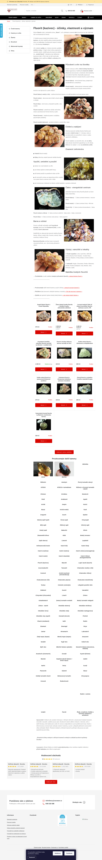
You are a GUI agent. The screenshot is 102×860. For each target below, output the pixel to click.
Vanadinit (85, 590)
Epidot (85, 515)
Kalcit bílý (64, 545)
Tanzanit (64, 568)
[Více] (90, 17)
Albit (64, 535)
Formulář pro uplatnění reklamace (15, 830)
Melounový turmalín (64, 676)
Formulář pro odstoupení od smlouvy (16, 833)
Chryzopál (85, 520)
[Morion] (64, 468)
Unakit (43, 712)
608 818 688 (71, 10)
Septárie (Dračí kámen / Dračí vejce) (64, 659)
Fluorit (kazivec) (43, 563)
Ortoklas (64, 494)
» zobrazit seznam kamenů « (71, 287)
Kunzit (64, 590)
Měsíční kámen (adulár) (64, 647)
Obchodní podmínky (12, 4)
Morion (64, 477)
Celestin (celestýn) (64, 585)
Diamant (43, 626)
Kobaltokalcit (43, 600)
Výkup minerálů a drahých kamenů (16, 828)
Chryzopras (85, 676)
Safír (64, 621)
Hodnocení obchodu (51, 755)
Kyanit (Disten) (85, 653)
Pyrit (85, 509)
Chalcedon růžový (85, 573)
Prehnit (85, 616)
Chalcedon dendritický (85, 580)
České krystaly (37, 847)
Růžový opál (64, 525)
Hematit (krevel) (64, 616)
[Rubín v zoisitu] (85, 685)
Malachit (64, 530)
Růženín (43, 482)
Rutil (43, 499)
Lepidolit (85, 540)
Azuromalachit (43, 568)
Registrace (91, 4)
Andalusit (64, 499)
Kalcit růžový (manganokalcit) (85, 556)
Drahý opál (43, 530)
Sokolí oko (85, 642)
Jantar (43, 631)
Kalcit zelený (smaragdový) (85, 551)
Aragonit (43, 515)
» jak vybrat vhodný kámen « (70, 295)
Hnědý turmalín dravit (43, 676)
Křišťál (43, 487)
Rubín (85, 621)
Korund (43, 681)
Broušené (14, 42)
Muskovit (85, 494)
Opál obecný (43, 540)
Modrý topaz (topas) (64, 636)
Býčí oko (43, 647)
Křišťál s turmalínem (64, 487)
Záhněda (85, 464)
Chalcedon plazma (64, 580)
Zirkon (85, 595)
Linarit (64, 595)
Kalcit (85, 504)
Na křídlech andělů (63, 847)
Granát (64, 653)
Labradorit (85, 631)
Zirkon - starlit (43, 605)
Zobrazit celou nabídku (64, 452)
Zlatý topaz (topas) (43, 636)
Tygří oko (64, 642)
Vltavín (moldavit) (43, 621)
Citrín (43, 477)
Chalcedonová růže (43, 580)
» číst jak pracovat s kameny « (73, 291)
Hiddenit (43, 590)
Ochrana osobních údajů (13, 825)
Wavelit (64, 563)
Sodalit (43, 642)
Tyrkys (43, 585)
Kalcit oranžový (43, 551)
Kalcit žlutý (85, 545)
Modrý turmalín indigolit (85, 600)
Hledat (62, 11)
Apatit (85, 499)
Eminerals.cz (54, 847)
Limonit (64, 540)
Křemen (43, 494)
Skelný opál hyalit (43, 520)
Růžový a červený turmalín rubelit (85, 488)
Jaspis (64, 504)
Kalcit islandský (64, 556)
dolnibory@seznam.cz (54, 800)
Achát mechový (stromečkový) (64, 573)
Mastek (43, 659)
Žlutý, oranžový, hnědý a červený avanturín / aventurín (85, 713)
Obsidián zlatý (64, 611)
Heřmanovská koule (43, 545)
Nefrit (43, 665)
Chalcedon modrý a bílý (85, 568)
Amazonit (85, 636)
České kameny (15, 28)
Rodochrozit (64, 681)
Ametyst (64, 482)
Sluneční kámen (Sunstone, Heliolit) (85, 647)
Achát (43, 504)
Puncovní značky (24, 4)
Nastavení (32, 857)
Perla (64, 665)
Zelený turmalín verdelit (64, 600)
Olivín (85, 530)
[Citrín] (43, 468)
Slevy (12, 50)
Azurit (64, 515)
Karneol (43, 573)
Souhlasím (69, 853)
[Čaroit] (64, 703)
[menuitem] (13, 17)
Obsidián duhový (64, 605)
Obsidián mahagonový (85, 611)
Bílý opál (43, 525)
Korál (85, 665)
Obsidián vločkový (85, 605)
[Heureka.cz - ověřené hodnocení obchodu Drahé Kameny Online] (62, 820)
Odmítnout (58, 853)
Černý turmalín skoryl (85, 482)
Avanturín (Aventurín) (43, 653)
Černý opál (64, 520)
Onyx (85, 626)
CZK (71, 4)
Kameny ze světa (16, 33)
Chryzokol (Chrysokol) (43, 595)
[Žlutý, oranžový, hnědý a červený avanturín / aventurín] (85, 703)
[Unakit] (43, 703)
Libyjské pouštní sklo (85, 585)
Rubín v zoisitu (85, 694)
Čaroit (64, 712)
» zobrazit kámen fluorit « (75, 276)
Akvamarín (64, 631)
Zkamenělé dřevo (43, 535)
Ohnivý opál (85, 525)
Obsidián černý (43, 611)
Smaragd (64, 626)
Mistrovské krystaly (17, 46)
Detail (43, 332)
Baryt (43, 509)
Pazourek (43, 671)
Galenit (64, 671)
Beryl (85, 671)
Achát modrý (64, 509)
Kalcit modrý (43, 556)
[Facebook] (84, 802)
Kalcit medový (64, 551)
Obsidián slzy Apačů (43, 616)
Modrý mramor (85, 535)
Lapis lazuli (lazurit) (85, 563)
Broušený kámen (46, 847)
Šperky (13, 37)
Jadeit (85, 659)
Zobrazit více (51, 782)
